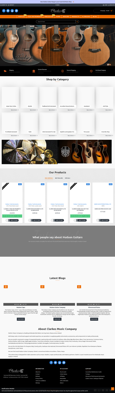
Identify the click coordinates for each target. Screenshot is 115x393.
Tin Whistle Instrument (11, 132)
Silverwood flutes (94, 307)
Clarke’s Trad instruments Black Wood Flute (12, 209)
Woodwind (86, 106)
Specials (67, 178)
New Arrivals (49, 178)
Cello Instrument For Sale (48, 132)
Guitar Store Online (11, 106)
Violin (30, 132)
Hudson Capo (21, 307)
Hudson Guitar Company (57, 307)
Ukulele (30, 106)
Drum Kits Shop (106, 132)
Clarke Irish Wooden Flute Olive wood (57, 209)
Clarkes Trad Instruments (12, 204)
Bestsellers (59, 178)
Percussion (87, 132)
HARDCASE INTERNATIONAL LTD (102, 204)
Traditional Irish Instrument (49, 106)
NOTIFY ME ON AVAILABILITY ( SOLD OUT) (12, 216)
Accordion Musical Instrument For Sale (68, 106)
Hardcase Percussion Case (103, 208)
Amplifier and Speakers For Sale (68, 132)
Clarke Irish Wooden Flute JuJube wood (34, 209)
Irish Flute (105, 106)
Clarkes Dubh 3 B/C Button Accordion (80, 209)
